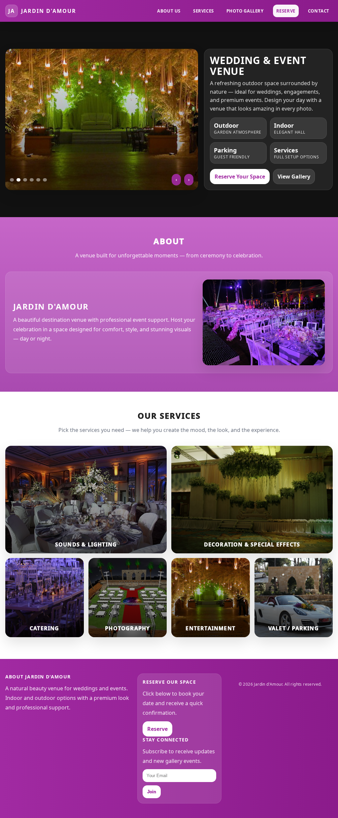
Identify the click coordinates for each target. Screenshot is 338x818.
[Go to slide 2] (18, 179)
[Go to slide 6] (45, 179)
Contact (318, 11)
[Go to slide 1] (12, 179)
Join (151, 791)
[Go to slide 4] (32, 179)
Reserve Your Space (240, 176)
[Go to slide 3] (25, 179)
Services (203, 11)
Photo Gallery (245, 11)
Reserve (285, 11)
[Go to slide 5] (38, 179)
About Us (169, 11)
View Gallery (294, 176)
